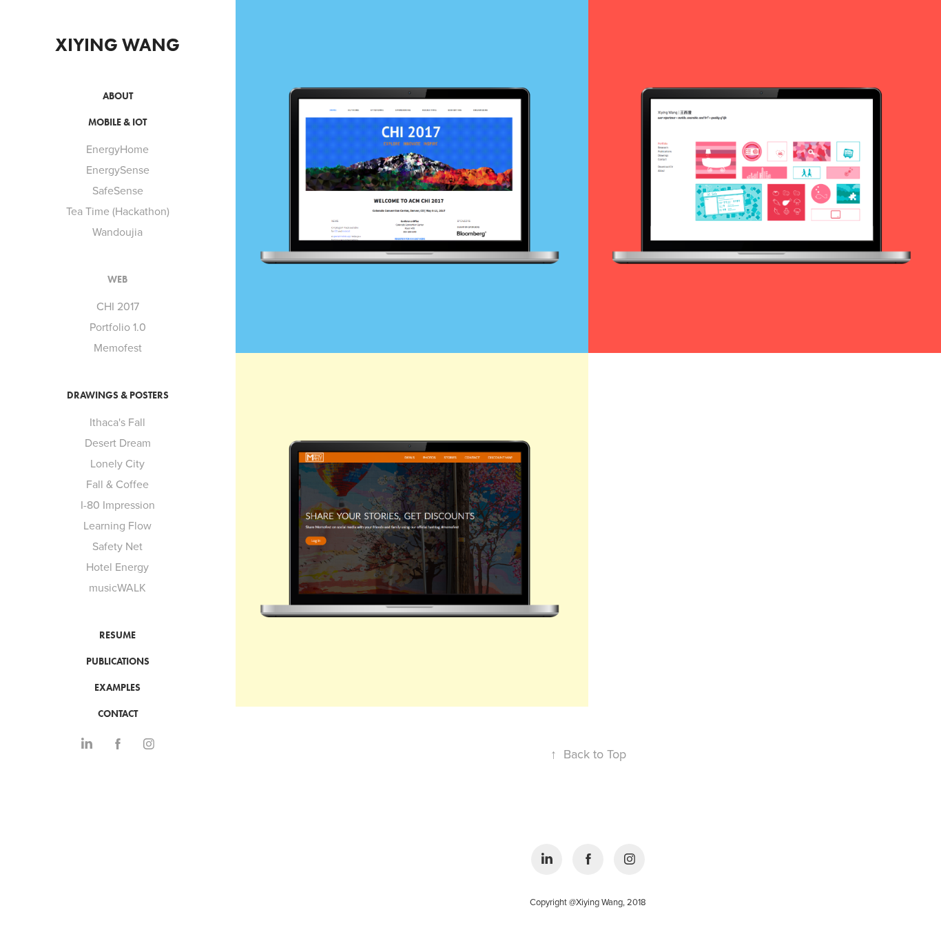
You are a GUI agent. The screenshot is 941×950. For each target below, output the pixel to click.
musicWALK (117, 587)
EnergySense (117, 169)
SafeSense (117, 190)
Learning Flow (117, 525)
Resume (117, 635)
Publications (117, 661)
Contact (118, 714)
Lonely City (117, 463)
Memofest (118, 347)
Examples (117, 688)
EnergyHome (117, 148)
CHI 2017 (117, 306)
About (118, 96)
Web (117, 279)
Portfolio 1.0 (118, 326)
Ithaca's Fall (117, 421)
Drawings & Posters (118, 395)
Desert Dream (118, 442)
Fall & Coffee (117, 484)
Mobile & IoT (117, 122)
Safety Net (117, 546)
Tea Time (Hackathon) (117, 211)
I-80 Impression (118, 504)
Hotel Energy (117, 566)
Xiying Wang (117, 45)
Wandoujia (117, 231)
